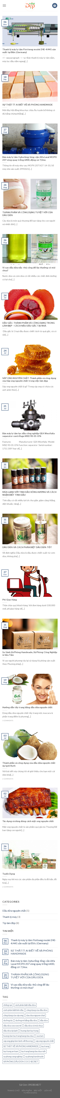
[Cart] (54, 5)
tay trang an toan (10, 1051)
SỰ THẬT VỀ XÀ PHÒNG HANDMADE (20, 1046)
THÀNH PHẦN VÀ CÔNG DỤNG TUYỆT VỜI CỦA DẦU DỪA (30, 976)
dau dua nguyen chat (35, 1015)
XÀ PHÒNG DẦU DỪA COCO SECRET (20, 1061)
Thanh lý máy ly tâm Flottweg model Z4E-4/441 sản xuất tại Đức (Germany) (33, 942)
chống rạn (7, 1005)
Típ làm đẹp (9, 922)
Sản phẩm (27, 1090)
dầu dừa (44, 1020)
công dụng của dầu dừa (36, 1010)
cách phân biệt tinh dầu (13, 1010)
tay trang (45, 1046)
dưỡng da (7, 1020)
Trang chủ (13, 1090)
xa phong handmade (34, 1056)
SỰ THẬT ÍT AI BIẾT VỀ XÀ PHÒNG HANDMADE (32, 952)
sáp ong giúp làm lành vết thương (18, 1041)
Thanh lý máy (9, 916)
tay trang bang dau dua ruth (33, 1051)
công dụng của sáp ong (13, 1015)
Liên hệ (48, 1090)
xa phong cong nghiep (12, 1056)
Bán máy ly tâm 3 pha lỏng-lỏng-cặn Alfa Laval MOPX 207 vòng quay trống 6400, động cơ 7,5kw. (33, 963)
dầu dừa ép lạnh (10, 1030)
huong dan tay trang (29, 1030)
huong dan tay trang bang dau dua (18, 1036)
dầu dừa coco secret (12, 1025)
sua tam (40, 1036)
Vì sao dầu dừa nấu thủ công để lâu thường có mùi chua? (30, 986)
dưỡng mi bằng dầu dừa (26, 1020)
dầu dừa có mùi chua (33, 1025)
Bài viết (38, 1090)
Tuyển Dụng (30, 1093)
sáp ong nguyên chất (45, 1041)
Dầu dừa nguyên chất (14, 910)
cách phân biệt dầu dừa (25, 1005)
